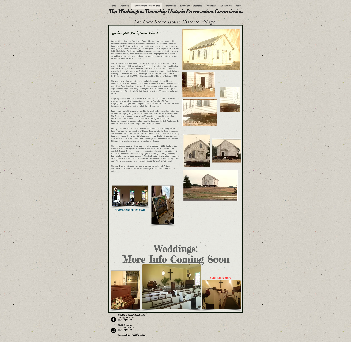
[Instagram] (113, 330)
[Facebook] (113, 319)
